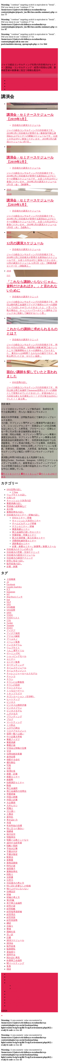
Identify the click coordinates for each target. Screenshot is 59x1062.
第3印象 (10, 900)
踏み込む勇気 (13, 957)
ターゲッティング (15, 665)
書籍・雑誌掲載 (14, 1003)
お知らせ (11, 498)
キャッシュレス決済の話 (19, 500)
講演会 (10, 943)
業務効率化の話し (15, 512)
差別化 (10, 817)
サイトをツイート (12, 474)
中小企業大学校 (14, 736)
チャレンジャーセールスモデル (22, 673)
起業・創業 (12, 566)
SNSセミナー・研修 (22, 518)
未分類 (10, 509)
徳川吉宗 (11, 834)
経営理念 (11, 914)
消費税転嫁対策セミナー (24, 541)
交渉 (9, 751)
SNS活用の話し (14, 489)
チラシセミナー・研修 (23, 526)
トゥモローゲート (15, 691)
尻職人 (10, 808)
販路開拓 (11, 949)
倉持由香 (11, 757)
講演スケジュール (15, 80)
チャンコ (11, 676)
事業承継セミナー (21, 529)
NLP (9, 602)
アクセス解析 (13, 636)
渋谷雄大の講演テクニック (20, 558)
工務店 (10, 814)
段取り (10, 874)
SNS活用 (11, 610)
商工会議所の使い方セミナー (26, 532)
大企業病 (11, 802)
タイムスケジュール (16, 668)
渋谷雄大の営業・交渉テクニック (23, 552)
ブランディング (14, 716)
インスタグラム (14, 645)
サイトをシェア (30, 474)
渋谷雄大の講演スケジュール (21, 555)
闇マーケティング (15, 963)
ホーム (10, 974)
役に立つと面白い (15, 828)
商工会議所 (12, 788)
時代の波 (11, 866)
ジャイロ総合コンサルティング (22, 980)
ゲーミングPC (13, 653)
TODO (10, 615)
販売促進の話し (14, 563)
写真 (9, 765)
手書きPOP (12, 851)
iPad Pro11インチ (15, 597)
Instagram (11, 592)
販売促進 (11, 946)
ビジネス (11, 702)
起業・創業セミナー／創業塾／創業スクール (34, 546)
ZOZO (10, 628)
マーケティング (14, 722)
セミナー (11, 659)
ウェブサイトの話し (16, 495)
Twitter (10, 623)
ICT (8, 589)
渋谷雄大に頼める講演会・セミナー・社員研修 (30, 983)
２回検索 (11, 579)
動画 (9, 785)
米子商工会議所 (14, 903)
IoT (8, 594)
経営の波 (11, 906)
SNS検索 (11, 607)
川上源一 (11, 811)
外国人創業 (12, 797)
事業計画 (11, 745)
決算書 (10, 877)
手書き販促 (12, 854)
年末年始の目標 (14, 825)
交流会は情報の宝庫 (16, 748)
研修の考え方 (13, 897)
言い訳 (10, 934)
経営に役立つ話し (15, 561)
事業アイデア (13, 739)
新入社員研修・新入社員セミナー (28, 538)
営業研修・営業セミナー (24, 535)
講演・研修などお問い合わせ (21, 89)
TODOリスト (13, 618)
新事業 (10, 860)
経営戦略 (11, 909)
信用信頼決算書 (14, 754)
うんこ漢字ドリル (15, 650)
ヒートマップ (13, 699)
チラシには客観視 (15, 682)
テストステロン (14, 688)
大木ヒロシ (12, 805)
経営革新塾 (12, 920)
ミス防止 (11, 725)
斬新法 (10, 857)
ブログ (10, 719)
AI (8, 582)
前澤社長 (11, 771)
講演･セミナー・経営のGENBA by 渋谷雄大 (28, 1011)
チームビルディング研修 (24, 523)
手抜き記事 (12, 848)
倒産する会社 (13, 759)
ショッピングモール (16, 656)
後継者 (10, 831)
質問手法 (11, 955)
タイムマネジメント (16, 670)
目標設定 (11, 891)
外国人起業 (12, 800)
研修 (9, 894)
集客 (9, 966)
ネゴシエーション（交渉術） (21, 696)
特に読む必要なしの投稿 (19, 886)
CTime (15, 492)
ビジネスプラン (14, 708)
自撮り (10, 926)
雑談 (9, 969)
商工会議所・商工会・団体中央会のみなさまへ (30, 991)
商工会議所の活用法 (16, 791)
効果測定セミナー (15, 782)
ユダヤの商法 (13, 728)
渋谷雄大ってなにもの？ (19, 83)
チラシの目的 (13, 685)
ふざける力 (12, 714)
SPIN (9, 613)
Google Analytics (14, 587)
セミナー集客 (13, 662)
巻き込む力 (12, 820)
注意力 (10, 880)
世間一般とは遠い (15, 734)
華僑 (9, 929)
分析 (9, 768)
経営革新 (11, 917)
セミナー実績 (13, 997)
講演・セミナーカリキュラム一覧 (28, 985)
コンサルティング (15, 994)
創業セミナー (13, 777)
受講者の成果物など (16, 506)
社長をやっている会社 (18, 86)
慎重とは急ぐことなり (18, 840)
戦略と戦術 (12, 845)
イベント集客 (13, 642)
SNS (9, 604)
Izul (8, 599)
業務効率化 (12, 871)
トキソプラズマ (14, 693)
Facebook (11, 584)
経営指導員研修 (14, 911)
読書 (9, 937)
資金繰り (11, 952)
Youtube (10, 625)
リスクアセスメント (16, 731)
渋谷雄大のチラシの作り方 (20, 549)
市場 (9, 823)
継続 (9, 923)
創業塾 (10, 779)
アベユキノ (12, 639)
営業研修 (11, 794)
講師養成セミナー (21, 543)
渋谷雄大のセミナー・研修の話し (23, 515)
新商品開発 (12, 863)
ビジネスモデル (14, 711)
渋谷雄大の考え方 (15, 883)
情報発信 (11, 837)
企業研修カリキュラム (23, 988)
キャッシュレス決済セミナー (26, 520)
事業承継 (11, 742)
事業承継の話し (14, 503)
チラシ (10, 679)
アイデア (11, 630)
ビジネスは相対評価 (16, 705)
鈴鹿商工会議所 (14, 960)
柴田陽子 (11, 868)
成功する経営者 (14, 843)
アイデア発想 (13, 633)
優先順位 (11, 762)
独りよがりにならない (18, 889)
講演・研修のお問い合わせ (20, 1005)
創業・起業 (12, 774)
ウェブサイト (13, 648)
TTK (9, 620)
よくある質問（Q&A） (18, 1000)
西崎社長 (11, 932)
